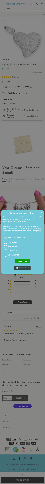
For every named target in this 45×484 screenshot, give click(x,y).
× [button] (41, 213)
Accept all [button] (22, 261)
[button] (23, 268)
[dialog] (22, 242)
